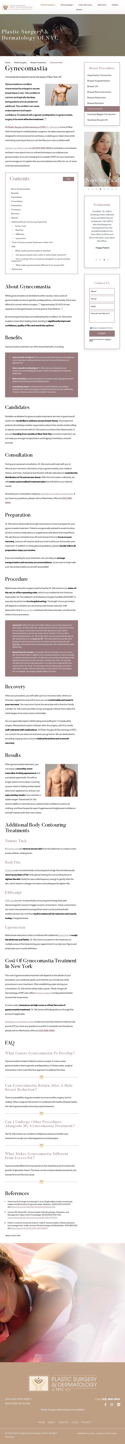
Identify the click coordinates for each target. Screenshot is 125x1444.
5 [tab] (104, 189)
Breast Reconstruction (99, 92)
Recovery (14, 214)
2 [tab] (92, 189)
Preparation (15, 205)
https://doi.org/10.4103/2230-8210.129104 (29, 1228)
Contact (63, 1422)
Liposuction (18, 238)
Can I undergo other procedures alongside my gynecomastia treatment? (40, 260)
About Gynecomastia (19, 189)
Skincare (102, 5)
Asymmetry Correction (99, 75)
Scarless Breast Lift (97, 120)
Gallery (115, 5)
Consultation (16, 201)
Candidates (15, 197)
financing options (43, 993)
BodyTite (17, 230)
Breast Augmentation (98, 81)
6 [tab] (108, 189)
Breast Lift (92, 86)
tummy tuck (12, 849)
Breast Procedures (38, 63)
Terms (91, 340)
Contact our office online (17, 148)
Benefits (14, 193)
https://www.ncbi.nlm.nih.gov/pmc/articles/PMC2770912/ (32, 1218)
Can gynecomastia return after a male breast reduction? (38, 255)
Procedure (15, 210)
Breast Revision (95, 103)
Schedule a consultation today (19, 1022)
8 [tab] (116, 189)
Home (7, 63)
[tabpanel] (84, 159)
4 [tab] (100, 189)
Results (13, 218)
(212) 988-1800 (43, 148)
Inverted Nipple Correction (101, 114)
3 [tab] (96, 189)
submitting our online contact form (56, 494)
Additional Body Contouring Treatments (28, 222)
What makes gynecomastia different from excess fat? (37, 265)
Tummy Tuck (18, 226)
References (15, 269)
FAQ (12, 247)
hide (68, 179)
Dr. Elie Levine (53, 127)
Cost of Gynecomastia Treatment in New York (31, 242)
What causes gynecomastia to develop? (31, 251)
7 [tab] (112, 189)
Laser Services (85, 5)
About (79, 10)
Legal (75, 1422)
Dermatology (67, 5)
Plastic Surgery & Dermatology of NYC (27, 127)
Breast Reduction (96, 98)
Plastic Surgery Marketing (54, 1410)
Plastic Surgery (48, 5)
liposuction (28, 610)
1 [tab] (88, 189)
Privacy (107, 339)
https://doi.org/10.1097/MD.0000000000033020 (33, 1207)
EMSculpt (17, 234)
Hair (84, 183)
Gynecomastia (95, 109)
